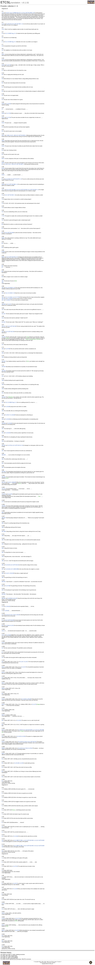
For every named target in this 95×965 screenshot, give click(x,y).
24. (2, 677)
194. (3, 556)
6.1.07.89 (8, 348)
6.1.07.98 (8, 585)
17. (2, 41)
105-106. (4, 298)
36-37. (3, 715)
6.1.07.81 (10, 445)
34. (2, 99)
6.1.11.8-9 (10, 494)
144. (3, 402)
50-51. (3, 753)
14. (2, 845)
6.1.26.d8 (8, 406)
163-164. (4, 471)
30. (2, 82)
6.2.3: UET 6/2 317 (32, 741)
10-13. (3, 903)
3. (2, 610)
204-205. (4, 594)
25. (2, 935)
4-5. (2, 614)
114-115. (4, 322)
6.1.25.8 (23, 736)
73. (2, 199)
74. (2, 203)
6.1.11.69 (24, 699)
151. (3, 428)
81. (2, 228)
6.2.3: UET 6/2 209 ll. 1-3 (29, 729)
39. (2, 724)
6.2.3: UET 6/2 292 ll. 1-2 (17, 23)
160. (3, 459)
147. (3, 414)
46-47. (3, 135)
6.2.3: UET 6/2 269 (9, 232)
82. (2, 232)
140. (3, 388)
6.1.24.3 (12, 625)
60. (2, 164)
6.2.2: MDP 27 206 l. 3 (19, 845)
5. (2, 805)
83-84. (3, 238)
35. (2, 709)
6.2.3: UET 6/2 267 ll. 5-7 (12, 257)
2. (2, 793)
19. (2, 50)
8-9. (2, 625)
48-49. (3, 748)
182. (3, 512)
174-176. (4, 494)
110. (3, 309)
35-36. (3, 103)
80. (2, 224)
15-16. (3, 913)
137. (3, 376)
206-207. (4, 598)
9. (2, 822)
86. (2, 247)
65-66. (3, 174)
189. (3, 535)
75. (2, 207)
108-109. (4, 304)
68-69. (3, 184)
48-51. (3, 140)
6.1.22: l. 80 (12, 614)
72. (2, 195)
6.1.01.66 (8, 569)
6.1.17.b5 (8, 113)
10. (2, 826)
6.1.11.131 (14, 598)
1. (2, 789)
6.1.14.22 (20, 748)
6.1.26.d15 (28, 699)
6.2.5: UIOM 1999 (14, 569)
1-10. (3, 12)
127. (3, 344)
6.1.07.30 (15, 866)
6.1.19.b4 (7, 625)
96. (2, 265)
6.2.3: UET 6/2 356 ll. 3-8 (28, 12)
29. (2, 78)
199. (3, 577)
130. (3, 357)
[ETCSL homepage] (90, 3)
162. (3, 467)
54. (2, 150)
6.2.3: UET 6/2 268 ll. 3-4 (12, 189)
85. (2, 243)
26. (2, 941)
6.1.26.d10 (8, 432)
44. (2, 127)
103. (3, 293)
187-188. (4, 531)
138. (3, 380)
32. (2, 91)
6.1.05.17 (8, 414)
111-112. (4, 313)
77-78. (3, 215)
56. (2, 776)
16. (2, 37)
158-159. (4, 454)
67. (2, 179)
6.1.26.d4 (8, 103)
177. (3, 501)
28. (2, 74)
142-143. (4, 397)
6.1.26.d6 (12, 414)
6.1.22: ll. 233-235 (10, 573)
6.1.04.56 (10, 598)
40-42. (3, 729)
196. (3, 564)
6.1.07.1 (8, 12)
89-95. (3, 257)
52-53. (3, 146)
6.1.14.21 (19, 720)
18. (2, 45)
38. (2, 720)
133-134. (4, 366)
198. (3, 573)
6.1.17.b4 (8, 117)
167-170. (4, 482)
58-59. (3, 162)
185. (3, 523)
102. (3, 287)
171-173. (4, 488)
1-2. (2, 606)
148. (3, 419)
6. (2, 809)
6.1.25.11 (25, 741)
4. (2, 801)
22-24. (3, 930)
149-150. (4, 423)
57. (2, 780)
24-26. (3, 65)
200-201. (4, 581)
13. (2, 840)
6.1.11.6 (7, 614)
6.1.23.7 (9, 304)
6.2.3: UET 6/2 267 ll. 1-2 (16, 179)
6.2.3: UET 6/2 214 (9, 331)
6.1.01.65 (8, 564)
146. (3, 410)
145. (3, 406)
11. (2, 832)
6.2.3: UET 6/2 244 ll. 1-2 (30, 840)
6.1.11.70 (34, 704)
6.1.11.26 (15, 888)
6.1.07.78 (17, 930)
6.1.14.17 (24, 667)
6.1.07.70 (8, 65)
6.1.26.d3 (17, 614)
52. (2, 758)
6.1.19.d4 (16, 836)
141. (3, 392)
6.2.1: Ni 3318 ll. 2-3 (10, 287)
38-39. (3, 113)
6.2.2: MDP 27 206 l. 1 (19, 840)
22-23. (3, 59)
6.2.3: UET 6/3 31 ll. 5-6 (17, 445)
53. (2, 763)
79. (2, 220)
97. (2, 267)
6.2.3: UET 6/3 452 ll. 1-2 (33, 189)
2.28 (6, 164)
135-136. (4, 370)
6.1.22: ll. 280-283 (12, 482)
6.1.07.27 (15, 883)
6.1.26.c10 (8, 23)
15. (2, 33)
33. (2, 95)
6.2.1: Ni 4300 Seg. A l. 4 (10, 41)
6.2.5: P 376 (18, 918)
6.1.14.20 (20, 741)
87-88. (3, 251)
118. (3, 331)
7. (2, 814)
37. (2, 109)
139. (3, 384)
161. (3, 463)
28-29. (3, 688)
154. (3, 441)
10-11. (3, 630)
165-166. (4, 476)
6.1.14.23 (19, 736)
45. (2, 131)
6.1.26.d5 (8, 419)
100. (3, 280)
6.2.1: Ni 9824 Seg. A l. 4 (10, 33)
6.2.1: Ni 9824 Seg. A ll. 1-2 (16, 12)
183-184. (4, 517)
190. (3, 539)
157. (3, 450)
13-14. (3, 29)
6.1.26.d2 (6, 610)
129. (3, 352)
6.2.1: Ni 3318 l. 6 (10, 297)
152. (3, 432)
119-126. (4, 336)
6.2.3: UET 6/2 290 (22, 189)
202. (3, 585)
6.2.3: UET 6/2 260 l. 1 (21, 135)
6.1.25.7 (26, 661)
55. (2, 154)
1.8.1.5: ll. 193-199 (39, 729)
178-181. (4, 505)
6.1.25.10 (30, 748)
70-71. (3, 189)
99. (2, 276)
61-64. (3, 168)
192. (3, 548)
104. (3, 297)
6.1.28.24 (20, 729)
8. (2, 818)
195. (3, 560)
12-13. (3, 635)
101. (3, 282)
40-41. (3, 117)
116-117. (4, 326)
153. (3, 437)
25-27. (3, 683)
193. (3, 552)
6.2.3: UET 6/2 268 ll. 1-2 (12, 184)
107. (3, 300)
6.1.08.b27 (8, 300)
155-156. (4, 445)
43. (2, 736)
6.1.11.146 (7, 179)
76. (2, 211)
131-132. (4, 361)
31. (2, 87)
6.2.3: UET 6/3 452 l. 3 (10, 195)
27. (2, 70)
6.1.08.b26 (10, 298)
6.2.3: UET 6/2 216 (11, 326)
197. (3, 569)
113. (3, 317)
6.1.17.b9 (25, 748)
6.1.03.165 (16, 763)
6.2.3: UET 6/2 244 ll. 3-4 (30, 845)
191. (3, 544)
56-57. (3, 158)
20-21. (3, 54)
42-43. (3, 122)
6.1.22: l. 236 (13, 135)
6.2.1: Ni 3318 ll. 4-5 (10, 293)
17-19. (3, 918)
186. (3, 527)
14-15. (3, 642)
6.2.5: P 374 (17, 297)
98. (2, 271)
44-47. (3, 741)
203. (3, 589)
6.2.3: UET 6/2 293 (9, 620)
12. (2, 836)
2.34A (7, 135)
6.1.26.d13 (7, 606)
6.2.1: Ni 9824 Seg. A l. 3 (11, 402)
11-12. (3, 23)
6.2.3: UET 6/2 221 (14, 564)
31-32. (3, 699)
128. (3, 348)
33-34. (3, 704)
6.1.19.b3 (8, 635)
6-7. (2, 620)
